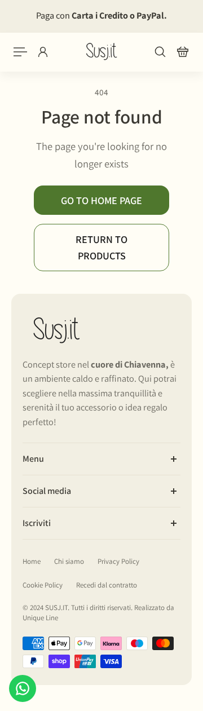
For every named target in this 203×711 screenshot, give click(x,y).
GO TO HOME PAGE (101, 200)
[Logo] (101, 51)
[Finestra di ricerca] (160, 51)
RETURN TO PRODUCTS (101, 247)
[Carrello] (182, 51)
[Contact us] (22, 688)
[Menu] (20, 51)
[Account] (43, 51)
